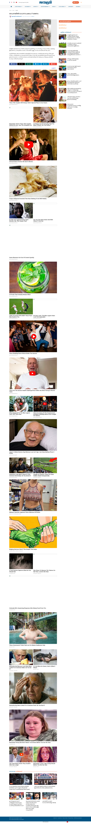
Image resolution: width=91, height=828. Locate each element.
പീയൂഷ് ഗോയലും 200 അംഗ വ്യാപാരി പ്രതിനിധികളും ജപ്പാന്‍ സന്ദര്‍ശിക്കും (73, 98)
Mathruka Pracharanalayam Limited (16, 817)
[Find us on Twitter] (14, 2)
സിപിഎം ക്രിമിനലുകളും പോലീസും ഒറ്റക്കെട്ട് (73, 59)
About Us (55, 818)
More (53, 6)
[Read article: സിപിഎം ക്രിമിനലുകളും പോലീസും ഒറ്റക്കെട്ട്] (62, 60)
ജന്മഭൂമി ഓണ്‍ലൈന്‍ (17, 16)
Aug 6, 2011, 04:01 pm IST (26, 16)
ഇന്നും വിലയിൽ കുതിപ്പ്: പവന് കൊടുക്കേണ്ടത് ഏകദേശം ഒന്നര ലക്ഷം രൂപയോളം (74, 82)
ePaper (76, 2)
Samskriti (70, 6)
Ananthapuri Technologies (19, 819)
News (13, 10)
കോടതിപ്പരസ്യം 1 (63, 25)
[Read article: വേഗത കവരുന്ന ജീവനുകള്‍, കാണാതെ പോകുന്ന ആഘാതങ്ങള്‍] (62, 68)
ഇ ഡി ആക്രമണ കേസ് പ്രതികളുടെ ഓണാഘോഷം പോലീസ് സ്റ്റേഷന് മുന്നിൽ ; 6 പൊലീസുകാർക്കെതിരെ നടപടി (16, 803)
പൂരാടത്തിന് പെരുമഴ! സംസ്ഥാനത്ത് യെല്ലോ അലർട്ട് (49, 801)
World (17, 10)
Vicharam (27, 6)
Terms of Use (65, 818)
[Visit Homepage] (45, 2)
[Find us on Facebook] (9, 2)
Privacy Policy (70, 818)
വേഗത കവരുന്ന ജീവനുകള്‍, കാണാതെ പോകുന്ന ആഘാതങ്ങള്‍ (74, 67)
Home (10, 10)
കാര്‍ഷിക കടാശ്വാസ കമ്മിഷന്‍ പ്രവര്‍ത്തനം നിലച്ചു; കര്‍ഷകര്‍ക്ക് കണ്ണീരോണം (74, 44)
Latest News (18, 6)
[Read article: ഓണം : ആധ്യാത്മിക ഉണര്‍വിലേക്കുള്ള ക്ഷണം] (62, 75)
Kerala (36, 783)
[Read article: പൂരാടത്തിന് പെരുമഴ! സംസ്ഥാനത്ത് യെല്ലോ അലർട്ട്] (49, 796)
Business (78, 6)
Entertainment (44, 6)
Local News (62, 6)
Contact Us (60, 818)
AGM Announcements (78, 818)
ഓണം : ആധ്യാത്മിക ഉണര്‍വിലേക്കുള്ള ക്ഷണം (73, 74)
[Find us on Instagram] (11, 2)
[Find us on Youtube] (16, 2)
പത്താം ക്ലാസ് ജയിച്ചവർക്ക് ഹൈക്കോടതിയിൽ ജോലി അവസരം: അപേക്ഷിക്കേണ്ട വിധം (44, 787)
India (11, 783)
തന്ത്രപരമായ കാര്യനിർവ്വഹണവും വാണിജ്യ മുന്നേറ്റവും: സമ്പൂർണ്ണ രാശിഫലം (74, 106)
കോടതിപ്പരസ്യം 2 (63, 28)
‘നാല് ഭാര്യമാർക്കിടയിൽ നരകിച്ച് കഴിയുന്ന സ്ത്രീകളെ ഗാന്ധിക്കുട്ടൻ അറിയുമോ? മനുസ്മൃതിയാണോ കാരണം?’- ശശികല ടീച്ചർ (74, 53)
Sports (35, 6)
